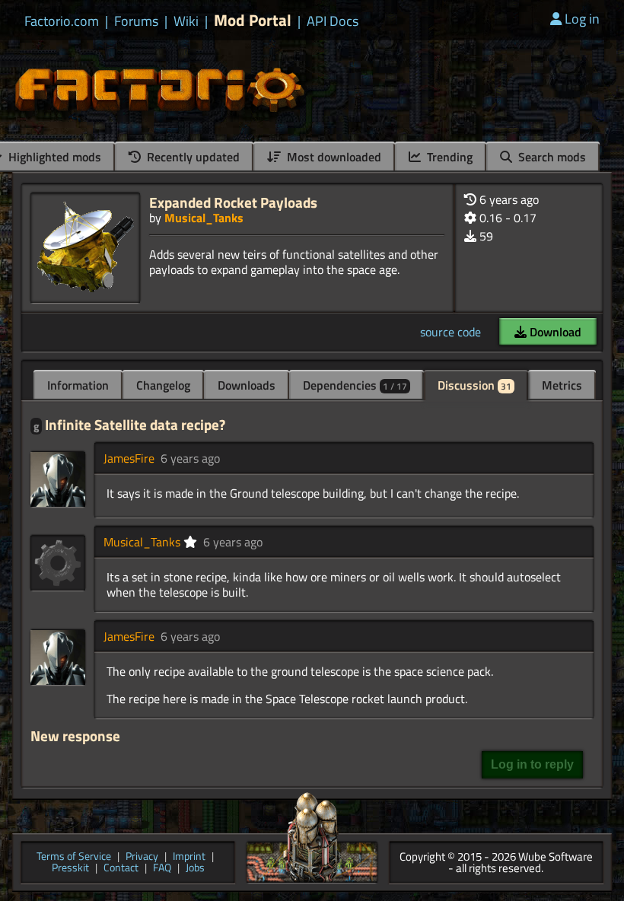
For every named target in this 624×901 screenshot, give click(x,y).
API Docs (332, 21)
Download (554, 332)
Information (78, 385)
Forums (136, 21)
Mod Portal (252, 20)
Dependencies (355, 385)
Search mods (550, 157)
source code (450, 332)
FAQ (162, 868)
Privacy (142, 857)
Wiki (186, 21)
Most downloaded (332, 157)
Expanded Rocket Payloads (233, 202)
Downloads (246, 385)
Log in (582, 18)
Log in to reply (532, 764)
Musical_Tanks (204, 218)
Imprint (189, 857)
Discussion (474, 385)
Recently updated (192, 157)
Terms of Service (74, 857)
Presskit (70, 868)
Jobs (195, 868)
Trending (448, 157)
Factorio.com (61, 21)
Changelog (163, 385)
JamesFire (128, 458)
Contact (120, 868)
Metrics (562, 385)
